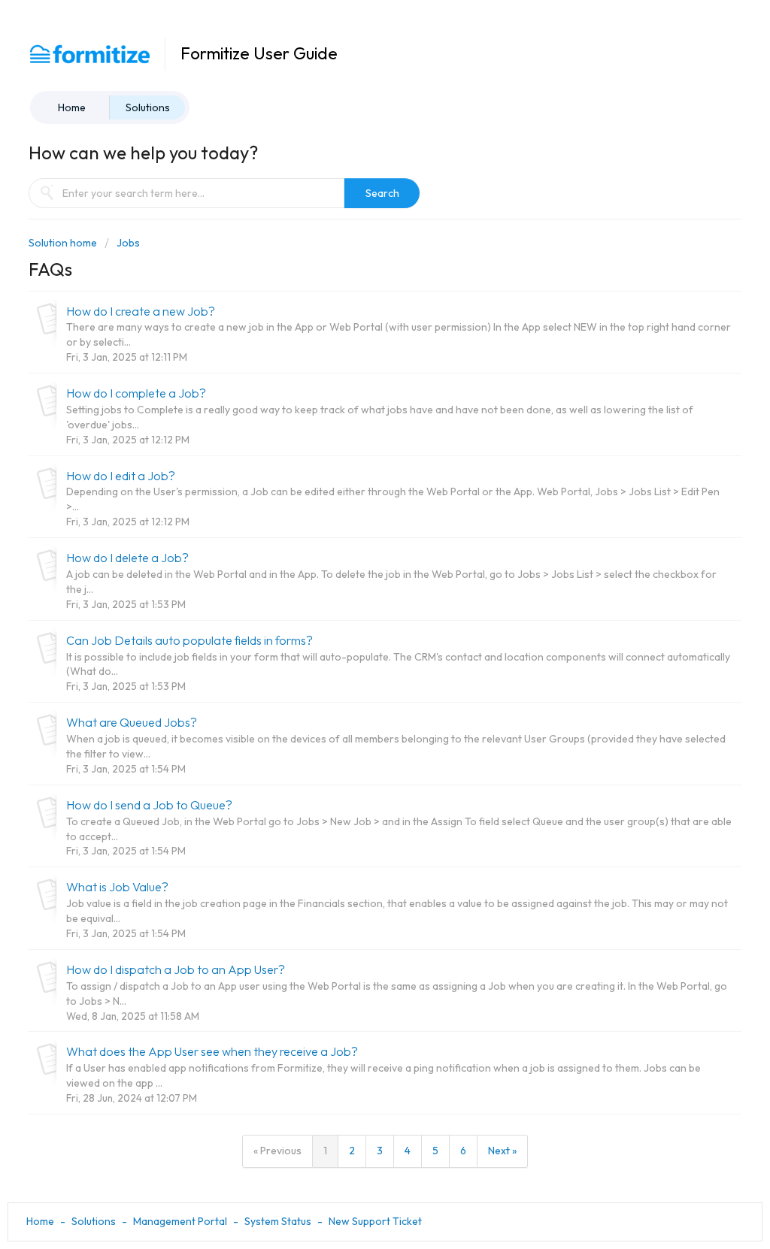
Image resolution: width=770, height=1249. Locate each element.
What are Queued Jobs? (131, 722)
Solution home (64, 242)
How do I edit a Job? (120, 475)
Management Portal (180, 1221)
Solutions (148, 107)
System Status (277, 1221)
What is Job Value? (117, 886)
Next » (502, 1150)
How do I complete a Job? (136, 393)
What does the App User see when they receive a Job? (212, 1051)
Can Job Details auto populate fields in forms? (189, 640)
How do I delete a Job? (127, 557)
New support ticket (375, 1221)
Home (72, 107)
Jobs (128, 242)
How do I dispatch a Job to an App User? (175, 969)
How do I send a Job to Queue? (149, 804)
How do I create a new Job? (140, 311)
